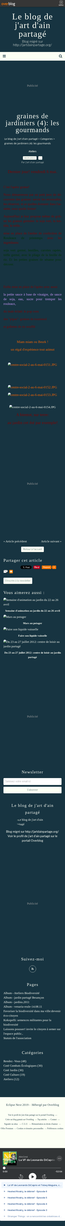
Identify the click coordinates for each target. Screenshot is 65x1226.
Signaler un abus (11, 1124)
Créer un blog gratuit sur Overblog (19, 1119)
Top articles (42, 1119)
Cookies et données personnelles (30, 1128)
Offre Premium (7, 1128)
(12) (11, 1079)
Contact (53, 1119)
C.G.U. (25, 1124)
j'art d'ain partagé (39, 836)
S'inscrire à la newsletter (18, 581)
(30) (22, 1065)
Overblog (53, 1104)
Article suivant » (51, 541)
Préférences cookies (55, 1128)
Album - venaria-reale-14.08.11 (22, 1006)
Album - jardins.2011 (16, 1002)
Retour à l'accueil (32, 549)
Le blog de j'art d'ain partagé (32, 25)
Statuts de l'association (17, 1038)
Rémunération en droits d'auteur (45, 1124)
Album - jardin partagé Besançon (23, 997)
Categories (46, 138)
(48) (14, 1061)
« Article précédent (15, 541)
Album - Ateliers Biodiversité (21, 993)
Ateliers (32, 151)
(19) (14, 1074)
